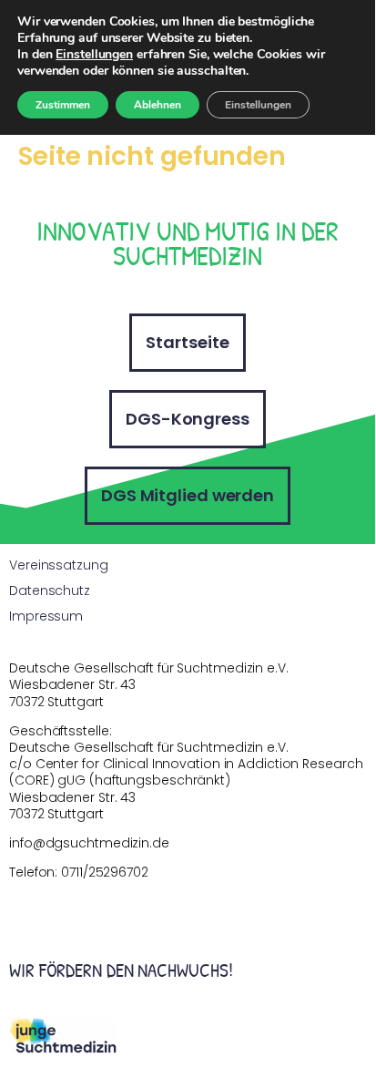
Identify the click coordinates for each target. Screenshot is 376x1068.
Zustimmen (63, 105)
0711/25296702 (104, 872)
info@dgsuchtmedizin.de (89, 843)
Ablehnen (157, 105)
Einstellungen (94, 54)
